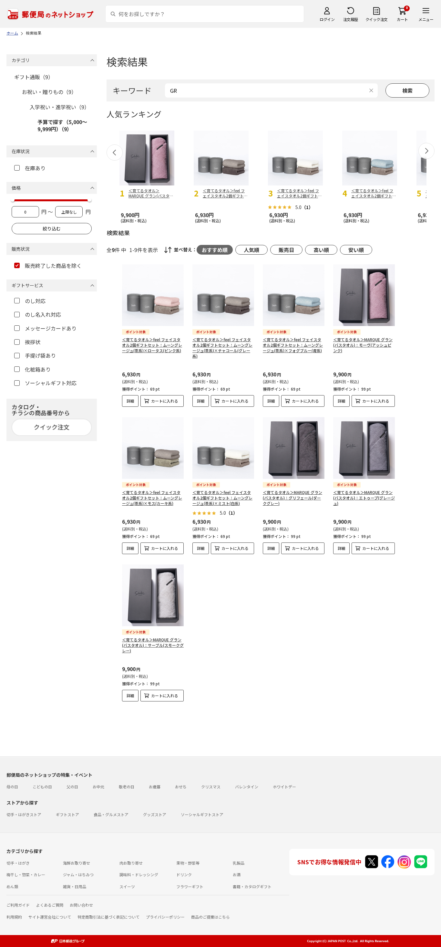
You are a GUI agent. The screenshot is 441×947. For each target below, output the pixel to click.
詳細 (130, 401)
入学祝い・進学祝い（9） (59, 107)
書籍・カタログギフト (252, 886)
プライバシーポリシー (165, 917)
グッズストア (154, 814)
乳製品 (238, 863)
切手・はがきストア (23, 814)
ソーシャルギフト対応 (51, 383)
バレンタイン (246, 786)
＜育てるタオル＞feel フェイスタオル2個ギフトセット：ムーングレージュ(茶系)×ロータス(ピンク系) (152, 345)
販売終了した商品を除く (53, 265)
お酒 (237, 874)
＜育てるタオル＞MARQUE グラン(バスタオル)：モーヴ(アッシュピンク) (363, 345)
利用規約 (14, 917)
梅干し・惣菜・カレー (25, 874)
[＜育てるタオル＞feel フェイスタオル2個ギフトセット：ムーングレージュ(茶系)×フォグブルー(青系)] (293, 295)
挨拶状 (32, 342)
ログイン (327, 19)
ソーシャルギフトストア (202, 814)
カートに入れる (164, 401)
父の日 (72, 786)
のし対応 (35, 301)
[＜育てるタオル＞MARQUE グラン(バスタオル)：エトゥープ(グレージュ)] (364, 448)
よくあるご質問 (49, 905)
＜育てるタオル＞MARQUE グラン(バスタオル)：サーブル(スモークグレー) (153, 645)
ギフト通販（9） (33, 77)
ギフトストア (67, 814)
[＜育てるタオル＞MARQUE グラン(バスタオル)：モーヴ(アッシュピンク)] (364, 295)
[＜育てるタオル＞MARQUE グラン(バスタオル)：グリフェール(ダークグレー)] (293, 448)
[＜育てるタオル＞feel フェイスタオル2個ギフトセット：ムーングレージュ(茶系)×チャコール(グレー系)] (223, 295)
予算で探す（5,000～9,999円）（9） (62, 125)
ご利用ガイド (18, 905)
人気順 (251, 250)
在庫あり (35, 168)
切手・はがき (18, 863)
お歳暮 (154, 786)
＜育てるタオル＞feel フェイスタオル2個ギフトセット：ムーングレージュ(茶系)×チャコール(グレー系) (222, 347)
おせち (181, 786)
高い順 (321, 250)
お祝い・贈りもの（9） (49, 92)
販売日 (286, 250)
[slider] (13, 200)
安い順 (356, 250)
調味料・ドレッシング (138, 874)
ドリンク (184, 874)
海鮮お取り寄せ (76, 863)
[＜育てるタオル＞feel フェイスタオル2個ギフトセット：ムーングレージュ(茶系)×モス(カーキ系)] (153, 448)
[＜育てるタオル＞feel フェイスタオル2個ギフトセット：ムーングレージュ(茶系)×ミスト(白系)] (223, 448)
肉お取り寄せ (131, 863)
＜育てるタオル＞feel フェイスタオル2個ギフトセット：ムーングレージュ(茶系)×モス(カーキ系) (152, 497)
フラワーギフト (189, 886)
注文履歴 (350, 19)
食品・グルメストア (111, 814)
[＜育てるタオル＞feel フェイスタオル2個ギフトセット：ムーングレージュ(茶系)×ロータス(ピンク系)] (153, 295)
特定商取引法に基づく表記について (108, 917)
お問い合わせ (81, 905)
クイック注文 (376, 19)
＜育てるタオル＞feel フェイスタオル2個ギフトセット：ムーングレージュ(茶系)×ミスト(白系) (222, 497)
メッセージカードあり (51, 328)
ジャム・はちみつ (78, 874)
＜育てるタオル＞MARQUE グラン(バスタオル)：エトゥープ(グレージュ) (364, 497)
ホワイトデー (284, 786)
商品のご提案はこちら (210, 917)
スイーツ (127, 886)
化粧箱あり (38, 369)
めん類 (12, 886)
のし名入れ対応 (43, 314)
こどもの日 (42, 786)
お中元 (98, 786)
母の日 (12, 786)
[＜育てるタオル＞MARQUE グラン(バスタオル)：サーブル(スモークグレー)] (153, 595)
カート (402, 19)
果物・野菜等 (188, 863)
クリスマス (211, 786)
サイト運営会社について (49, 917)
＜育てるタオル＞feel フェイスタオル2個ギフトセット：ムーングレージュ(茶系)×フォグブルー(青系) (293, 345)
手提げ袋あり (40, 355)
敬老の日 (126, 786)
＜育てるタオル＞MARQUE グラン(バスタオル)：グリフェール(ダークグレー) (292, 497)
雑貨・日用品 (74, 886)
